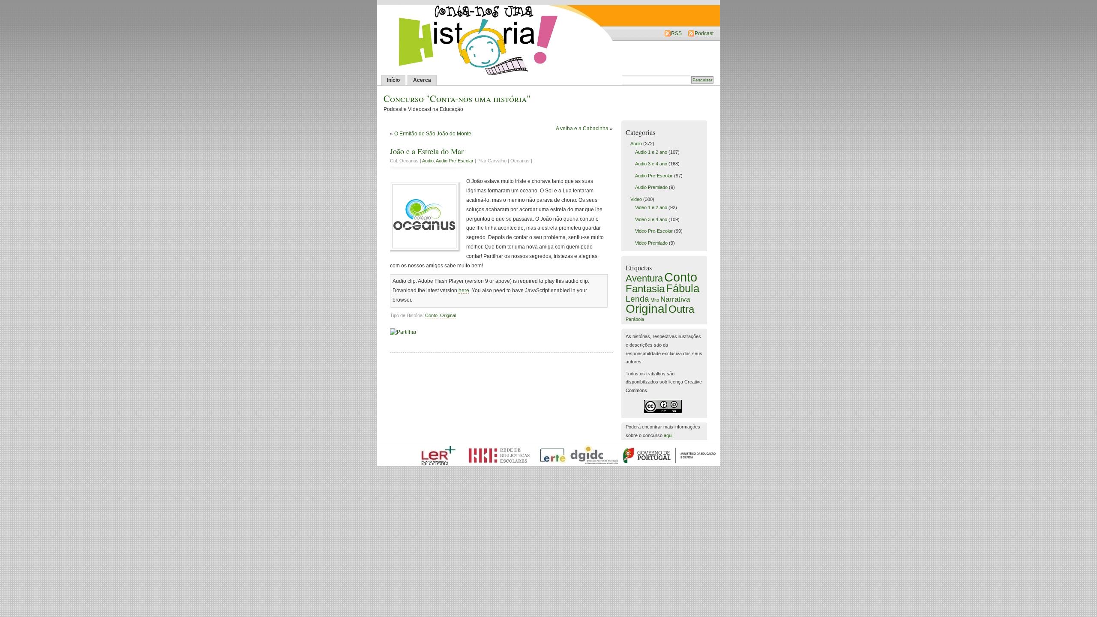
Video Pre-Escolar (654, 231)
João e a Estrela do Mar (427, 151)
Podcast (704, 33)
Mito (654, 300)
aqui (668, 435)
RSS (676, 33)
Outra (681, 309)
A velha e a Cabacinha (582, 129)
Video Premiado (651, 243)
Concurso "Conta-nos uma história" (457, 98)
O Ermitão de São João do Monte (432, 134)
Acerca (422, 80)
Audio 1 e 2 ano (651, 152)
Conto (431, 315)
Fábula (682, 288)
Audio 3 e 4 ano (651, 163)
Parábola (635, 319)
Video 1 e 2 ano (651, 207)
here (464, 291)
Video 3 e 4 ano (651, 219)
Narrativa (675, 299)
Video (636, 199)
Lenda (637, 298)
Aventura (644, 278)
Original (448, 315)
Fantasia (645, 288)
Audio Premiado (651, 187)
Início (393, 80)
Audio (428, 160)
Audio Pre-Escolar (455, 160)
